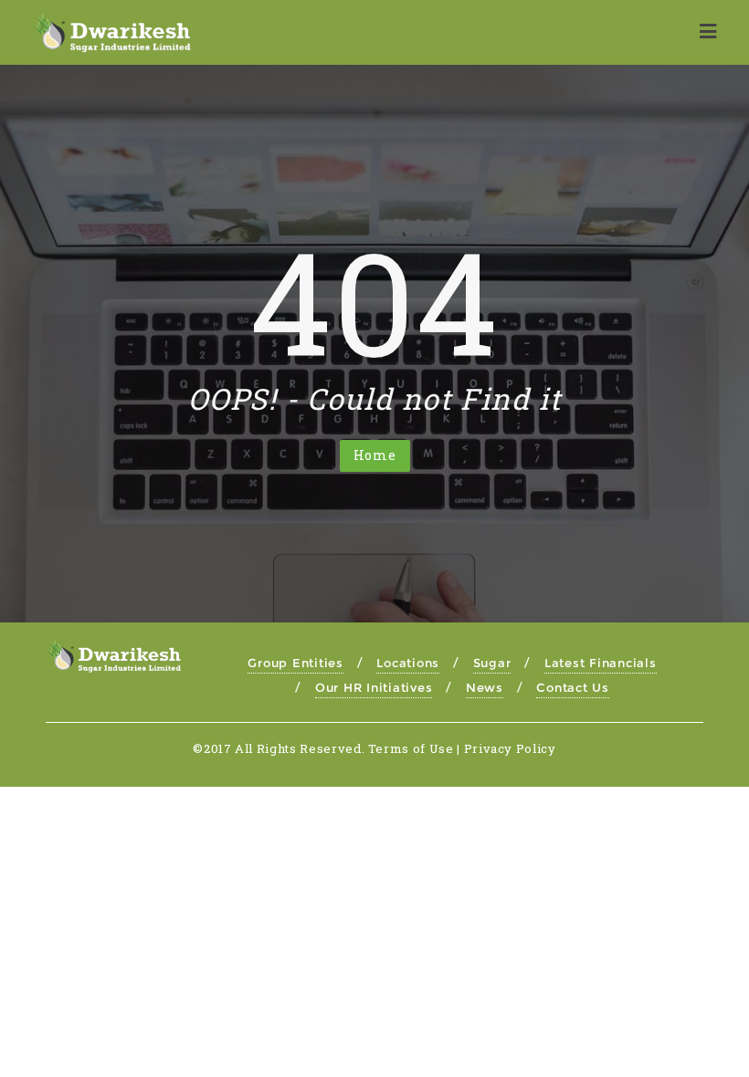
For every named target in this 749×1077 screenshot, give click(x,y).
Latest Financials (600, 662)
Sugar (492, 662)
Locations (407, 662)
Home (374, 455)
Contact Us (572, 687)
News (484, 687)
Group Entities (295, 662)
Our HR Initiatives (374, 687)
